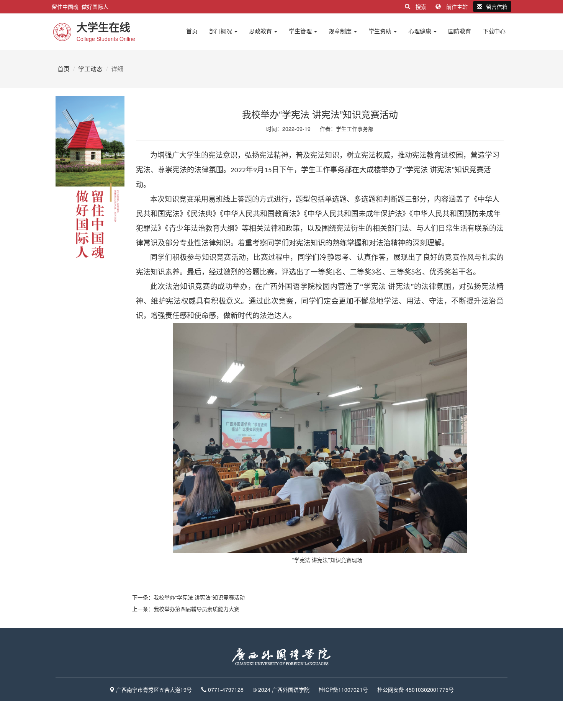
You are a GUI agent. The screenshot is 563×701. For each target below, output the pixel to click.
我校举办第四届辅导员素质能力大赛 (196, 609)
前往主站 (457, 6)
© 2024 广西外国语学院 (281, 689)
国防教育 (459, 31)
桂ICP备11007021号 (343, 689)
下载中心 (494, 31)
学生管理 (301, 31)
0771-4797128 (226, 689)
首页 (192, 31)
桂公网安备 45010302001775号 (415, 689)
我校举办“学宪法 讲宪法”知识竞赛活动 (199, 597)
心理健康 (420, 31)
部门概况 (221, 31)
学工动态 (90, 68)
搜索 (421, 6)
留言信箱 (496, 6)
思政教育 (261, 31)
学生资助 (380, 31)
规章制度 (341, 31)
